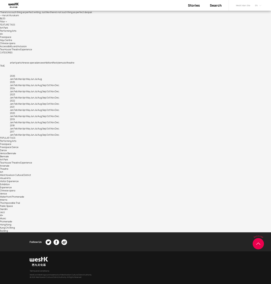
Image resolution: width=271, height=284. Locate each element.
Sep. (44, 85)
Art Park (4, 27)
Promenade (6, 221)
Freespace (5, 37)
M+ (1, 33)
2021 (12, 106)
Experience (6, 187)
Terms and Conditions (39, 270)
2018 (12, 125)
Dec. (57, 85)
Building (4, 230)
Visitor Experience (9, 181)
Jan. (12, 79)
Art (1, 171)
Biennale (4, 156)
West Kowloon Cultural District (15, 175)
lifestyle (56, 62)
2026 (12, 75)
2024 (12, 88)
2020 (12, 113)
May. (28, 79)
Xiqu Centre (6, 40)
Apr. (24, 79)
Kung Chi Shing (7, 227)
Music (3, 218)
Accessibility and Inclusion (13, 46)
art (11, 62)
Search (216, 5)
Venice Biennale (8, 153)
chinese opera (28, 62)
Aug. (40, 79)
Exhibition (5, 184)
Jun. (33, 79)
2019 (12, 119)
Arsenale (4, 165)
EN (256, 5)
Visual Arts (5, 178)
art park (17, 62)
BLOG (2, 18)
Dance (3, 150)
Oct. (49, 85)
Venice (3, 193)
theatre (70, 62)
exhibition (47, 62)
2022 (12, 100)
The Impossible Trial (10, 202)
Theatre (4, 168)
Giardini (3, 209)
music (63, 62)
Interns (3, 199)
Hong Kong (5, 224)
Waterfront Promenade (12, 196)
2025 (12, 82)
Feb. (16, 79)
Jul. (36, 79)
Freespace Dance (9, 147)
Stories (194, 5)
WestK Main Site (243, 5)
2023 (12, 94)
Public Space (6, 206)
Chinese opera (7, 43)
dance (39, 62)
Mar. (20, 79)
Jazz (2, 212)
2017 (12, 131)
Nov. (53, 85)
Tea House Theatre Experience (16, 49)
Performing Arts (8, 30)
